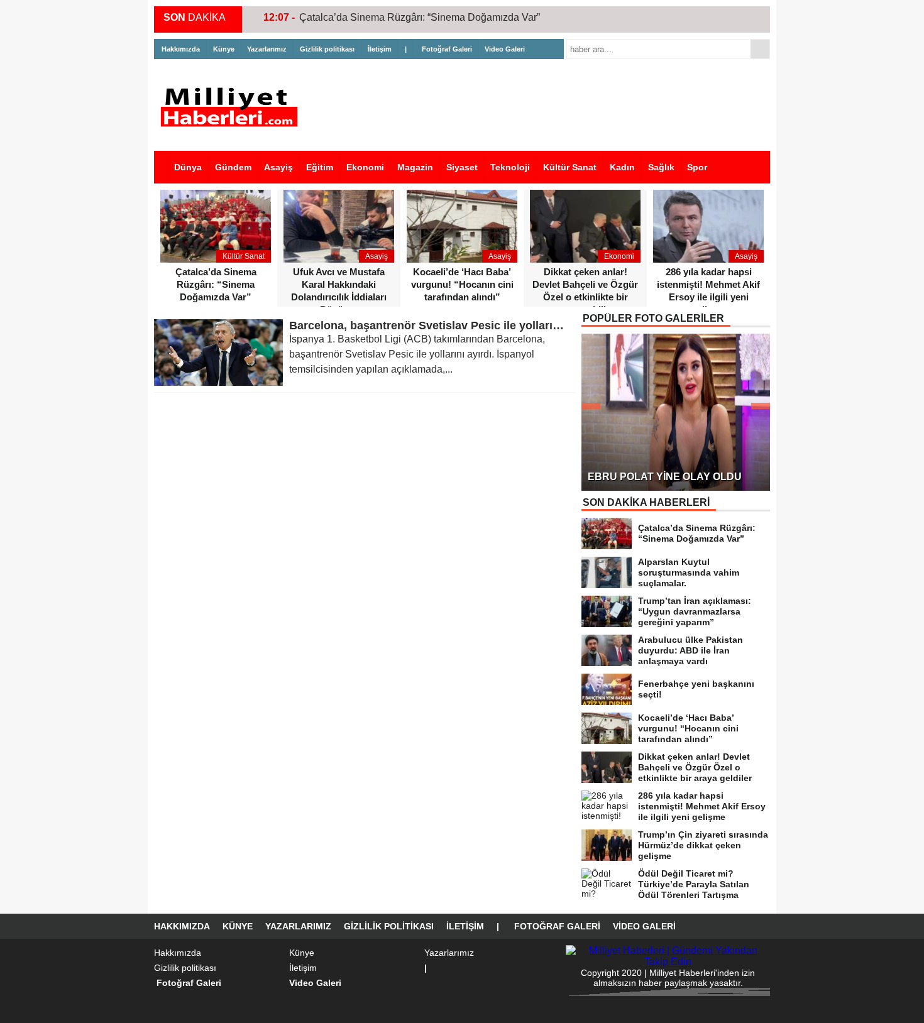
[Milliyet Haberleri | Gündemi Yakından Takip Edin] (232, 107)
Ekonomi (365, 167)
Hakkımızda (181, 49)
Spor (697, 167)
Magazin (415, 167)
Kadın (622, 167)
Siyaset (462, 167)
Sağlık (661, 167)
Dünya (188, 167)
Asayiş (278, 167)
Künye (223, 49)
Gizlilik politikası (327, 49)
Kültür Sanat (570, 167)
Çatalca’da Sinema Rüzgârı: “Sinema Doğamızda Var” (419, 17)
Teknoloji (510, 167)
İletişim (380, 49)
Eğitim (319, 167)
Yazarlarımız (267, 49)
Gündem (233, 167)
